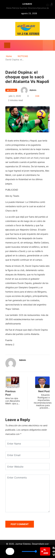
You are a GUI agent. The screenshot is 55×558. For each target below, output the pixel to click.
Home (9, 56)
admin (32, 90)
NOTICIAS (23, 56)
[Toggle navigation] (7, 45)
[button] (47, 5)
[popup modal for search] (48, 45)
